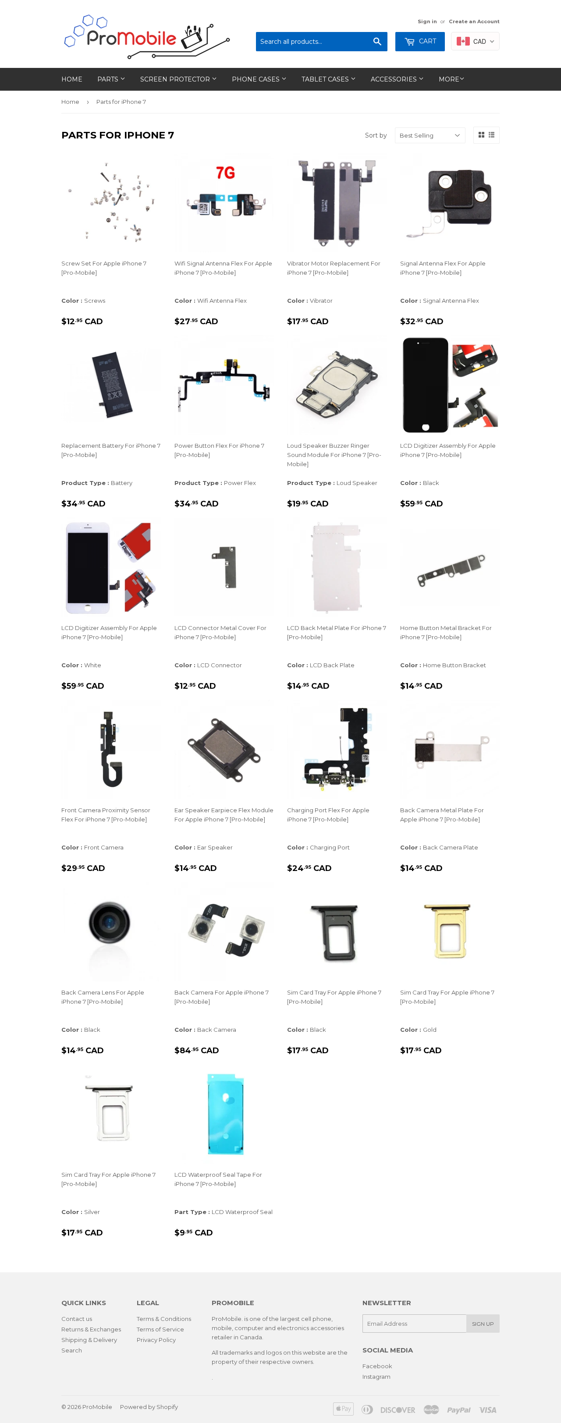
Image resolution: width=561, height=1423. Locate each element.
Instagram (376, 1376)
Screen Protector (176, 79)
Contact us (76, 1318)
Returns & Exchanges (91, 1329)
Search (71, 1350)
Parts (108, 79)
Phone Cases (256, 79)
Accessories (395, 79)
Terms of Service (160, 1329)
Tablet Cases (326, 79)
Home (71, 79)
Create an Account (474, 21)
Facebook (377, 1366)
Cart (426, 41)
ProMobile (97, 1406)
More (449, 79)
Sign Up (483, 1323)
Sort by (376, 135)
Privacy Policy (156, 1339)
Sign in (427, 21)
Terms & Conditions (164, 1318)
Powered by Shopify (149, 1406)
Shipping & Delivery (89, 1339)
